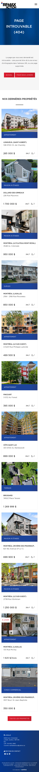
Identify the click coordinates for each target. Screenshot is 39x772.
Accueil (9, 75)
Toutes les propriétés (20, 718)
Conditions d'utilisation (21, 765)
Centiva (23, 769)
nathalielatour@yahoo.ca (17, 745)
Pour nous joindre (25, 75)
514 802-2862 (11, 743)
